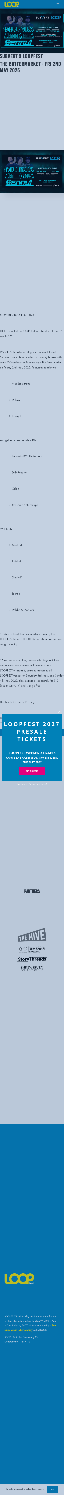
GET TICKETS (32, 771)
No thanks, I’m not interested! (32, 784)
